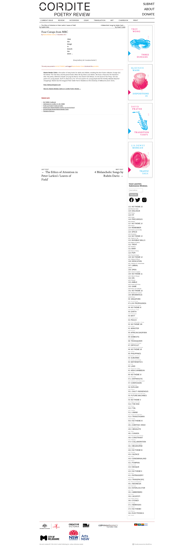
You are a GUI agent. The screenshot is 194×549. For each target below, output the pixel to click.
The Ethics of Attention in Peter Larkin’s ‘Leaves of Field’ (58, 25)
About (149, 9)
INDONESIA (136, 484)
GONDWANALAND (139, 458)
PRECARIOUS (137, 219)
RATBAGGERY (137, 475)
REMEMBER (136, 228)
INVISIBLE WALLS (138, 240)
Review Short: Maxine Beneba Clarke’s (58, 107)
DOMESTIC (135, 337)
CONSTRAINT (137, 437)
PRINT (135, 20)
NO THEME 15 (137, 207)
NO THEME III (137, 450)
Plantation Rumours (48, 111)
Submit (149, 4)
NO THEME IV (137, 421)
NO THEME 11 (137, 274)
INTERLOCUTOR (138, 488)
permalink (95, 66)
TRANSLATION (99, 20)
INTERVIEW (74, 20)
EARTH (134, 312)
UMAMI (135, 412)
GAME (134, 286)
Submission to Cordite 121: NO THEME (54, 104)
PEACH (134, 320)
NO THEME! (136, 509)
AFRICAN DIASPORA (139, 332)
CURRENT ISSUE (46, 20)
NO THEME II (137, 471)
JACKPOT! (136, 496)
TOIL (134, 408)
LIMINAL (135, 265)
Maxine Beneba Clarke (49, 34)
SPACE (134, 232)
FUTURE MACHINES (139, 395)
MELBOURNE (137, 446)
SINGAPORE (136, 299)
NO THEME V (136, 400)
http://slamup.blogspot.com (52, 85)
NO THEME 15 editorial (49, 102)
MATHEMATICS (137, 362)
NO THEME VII (136, 349)
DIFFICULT (135, 345)
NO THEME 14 (137, 223)
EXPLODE (135, 387)
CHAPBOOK (123, 20)
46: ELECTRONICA (60, 66)
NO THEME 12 (137, 257)
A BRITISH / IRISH (139, 425)
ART (112, 20)
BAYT (133, 316)
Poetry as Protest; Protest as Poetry (53, 105)
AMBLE (134, 282)
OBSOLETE (136, 429)
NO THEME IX (136, 307)
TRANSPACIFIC (138, 479)
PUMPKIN (136, 463)
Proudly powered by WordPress (143, 544)
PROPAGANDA (140, 303)
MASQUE (135, 467)
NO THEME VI (136, 374)
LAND (133, 366)
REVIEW (61, 20)
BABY (134, 248)
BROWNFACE (137, 295)
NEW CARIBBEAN (138, 370)
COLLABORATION (139, 442)
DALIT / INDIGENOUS (140, 391)
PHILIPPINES (136, 353)
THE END (135, 404)
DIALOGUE (136, 211)
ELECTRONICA (138, 513)
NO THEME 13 (137, 236)
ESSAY (86, 20)
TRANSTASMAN (138, 416)
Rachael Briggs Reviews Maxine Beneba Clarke (56, 109)
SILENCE (135, 454)
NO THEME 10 (137, 291)
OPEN (134, 270)
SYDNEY (135, 500)
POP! (133, 253)
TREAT (134, 244)
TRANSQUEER (136, 341)
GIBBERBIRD (137, 492)
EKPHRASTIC (137, 379)
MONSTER (135, 328)
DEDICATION (137, 261)
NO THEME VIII (136, 324)
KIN (133, 278)
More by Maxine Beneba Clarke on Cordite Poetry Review (62, 89)
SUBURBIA (135, 358)
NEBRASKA (136, 505)
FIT (133, 215)
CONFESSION (136, 383)
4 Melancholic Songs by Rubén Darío (112, 25)
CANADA (135, 433)
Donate (148, 14)
